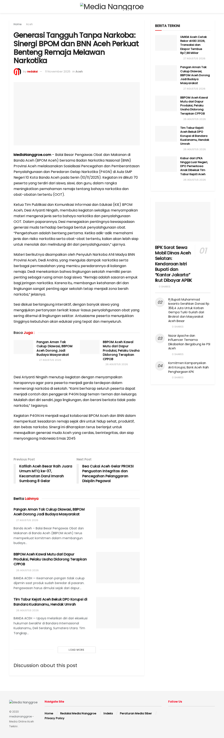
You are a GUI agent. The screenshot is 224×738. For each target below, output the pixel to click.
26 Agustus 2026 (116, 364)
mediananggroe (20, 716)
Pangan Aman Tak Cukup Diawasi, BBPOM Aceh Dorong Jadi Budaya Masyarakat (54, 348)
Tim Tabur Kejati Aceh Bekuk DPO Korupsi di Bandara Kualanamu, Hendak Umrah (50, 602)
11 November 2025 (57, 71)
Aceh (29, 24)
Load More (76, 650)
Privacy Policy (55, 718)
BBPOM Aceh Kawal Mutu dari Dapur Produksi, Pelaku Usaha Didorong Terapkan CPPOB (121, 350)
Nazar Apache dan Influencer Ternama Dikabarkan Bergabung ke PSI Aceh (189, 342)
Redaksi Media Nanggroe (78, 713)
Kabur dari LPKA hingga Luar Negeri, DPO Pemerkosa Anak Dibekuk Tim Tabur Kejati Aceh (194, 166)
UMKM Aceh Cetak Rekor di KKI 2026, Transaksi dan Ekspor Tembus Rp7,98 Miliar (193, 45)
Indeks (108, 713)
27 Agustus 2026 (49, 360)
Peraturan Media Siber (136, 713)
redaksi (32, 71)
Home (17, 24)
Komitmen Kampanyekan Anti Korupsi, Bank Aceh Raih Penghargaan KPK (188, 367)
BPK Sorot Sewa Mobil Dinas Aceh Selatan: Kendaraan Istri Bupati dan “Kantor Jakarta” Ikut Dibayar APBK (173, 263)
